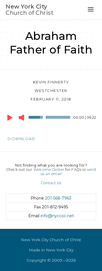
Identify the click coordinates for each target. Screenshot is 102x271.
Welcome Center (48, 169)
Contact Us (51, 183)
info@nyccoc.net (57, 215)
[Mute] (21, 117)
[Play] (9, 117)
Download (21, 138)
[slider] (36, 116)
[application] (51, 118)
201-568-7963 (58, 198)
